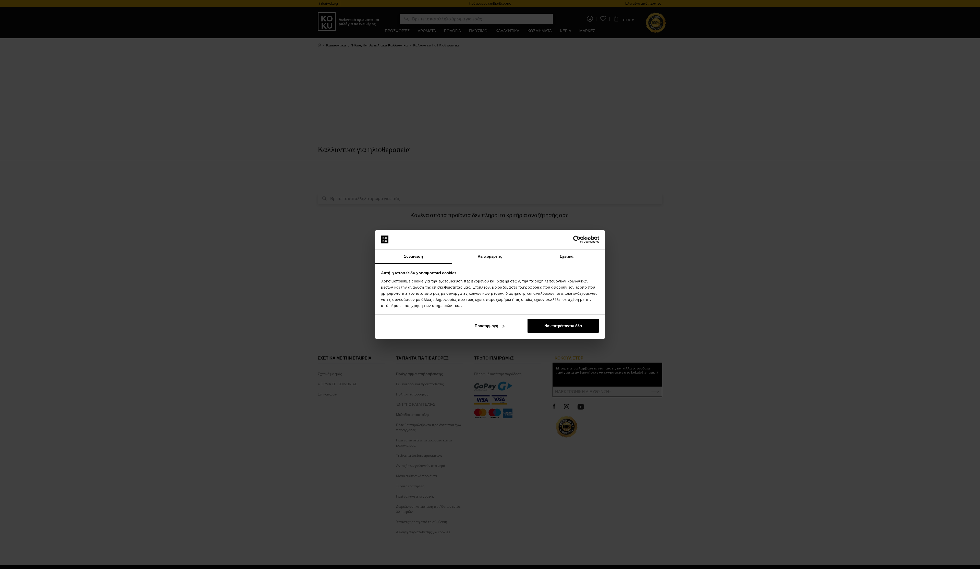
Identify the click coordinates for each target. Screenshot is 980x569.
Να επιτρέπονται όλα (563, 326)
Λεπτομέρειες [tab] (490, 256)
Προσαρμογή (486, 326)
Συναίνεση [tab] (413, 256)
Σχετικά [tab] (566, 256)
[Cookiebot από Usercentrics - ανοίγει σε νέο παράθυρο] (577, 239)
